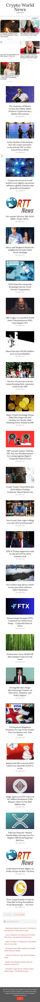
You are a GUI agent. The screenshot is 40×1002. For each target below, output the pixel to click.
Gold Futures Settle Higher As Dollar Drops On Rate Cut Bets (20, 869)
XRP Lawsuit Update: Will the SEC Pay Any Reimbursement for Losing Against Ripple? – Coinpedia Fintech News (20, 455)
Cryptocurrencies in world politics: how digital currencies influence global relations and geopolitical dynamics (20, 184)
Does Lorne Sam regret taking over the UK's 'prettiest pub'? (20, 521)
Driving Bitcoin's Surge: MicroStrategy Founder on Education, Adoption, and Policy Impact (20, 691)
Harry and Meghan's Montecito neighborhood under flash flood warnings (20, 250)
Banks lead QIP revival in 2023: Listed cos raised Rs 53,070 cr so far (20, 765)
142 (17, 914)
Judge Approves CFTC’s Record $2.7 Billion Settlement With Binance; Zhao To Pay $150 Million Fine (20, 800)
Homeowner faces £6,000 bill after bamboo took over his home (20, 656)
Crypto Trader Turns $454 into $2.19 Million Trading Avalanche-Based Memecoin (20, 489)
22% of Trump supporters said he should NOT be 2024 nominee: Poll (20, 553)
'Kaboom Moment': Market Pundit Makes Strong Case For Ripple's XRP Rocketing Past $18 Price (20, 836)
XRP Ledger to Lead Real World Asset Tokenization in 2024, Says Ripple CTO (20, 320)
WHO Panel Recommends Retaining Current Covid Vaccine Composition (20, 287)
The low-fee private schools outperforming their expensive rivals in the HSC (20, 384)
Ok (20, 998)
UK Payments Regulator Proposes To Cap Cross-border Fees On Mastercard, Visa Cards (20, 731)
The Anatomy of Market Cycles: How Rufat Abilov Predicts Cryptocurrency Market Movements (20, 110)
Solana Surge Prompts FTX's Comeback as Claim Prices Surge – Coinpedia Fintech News (20, 622)
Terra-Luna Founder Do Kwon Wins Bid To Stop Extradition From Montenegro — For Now (20, 902)
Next (22, 914)
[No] (38, 995)
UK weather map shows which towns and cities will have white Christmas (20, 587)
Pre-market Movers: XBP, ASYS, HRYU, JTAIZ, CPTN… (20, 217)
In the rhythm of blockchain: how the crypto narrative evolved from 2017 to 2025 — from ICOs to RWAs (20, 146)
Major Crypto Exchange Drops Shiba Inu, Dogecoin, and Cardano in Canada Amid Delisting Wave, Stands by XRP (20, 419)
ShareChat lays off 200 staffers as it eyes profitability (20, 352)
